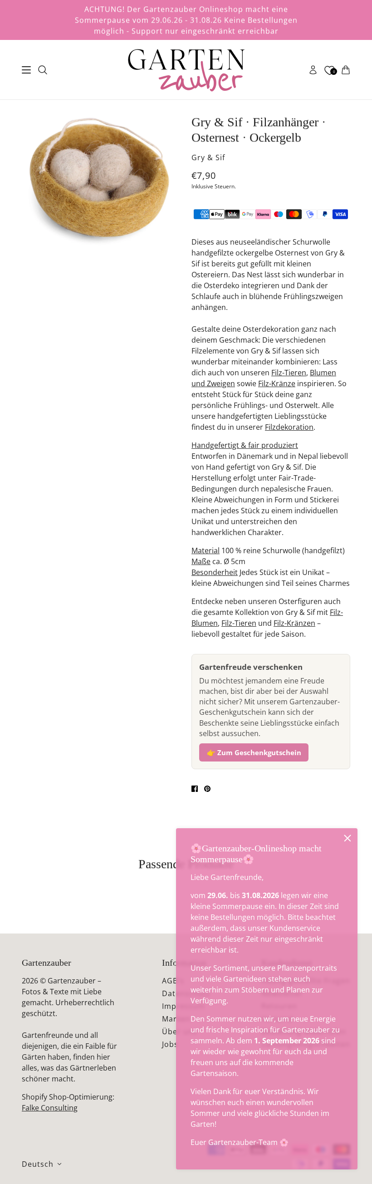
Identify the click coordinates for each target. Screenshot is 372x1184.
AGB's (173, 981)
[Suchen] (42, 69)
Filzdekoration (289, 427)
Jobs (170, 1044)
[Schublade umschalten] (26, 70)
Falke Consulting (50, 1108)
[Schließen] (347, 838)
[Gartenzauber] (186, 70)
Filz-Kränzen (294, 623)
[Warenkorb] (345, 69)
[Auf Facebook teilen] (195, 789)
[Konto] (313, 69)
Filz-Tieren (288, 373)
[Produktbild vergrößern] (99, 177)
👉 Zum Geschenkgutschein (254, 752)
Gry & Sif (208, 157)
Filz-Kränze (276, 383)
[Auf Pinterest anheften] (207, 789)
